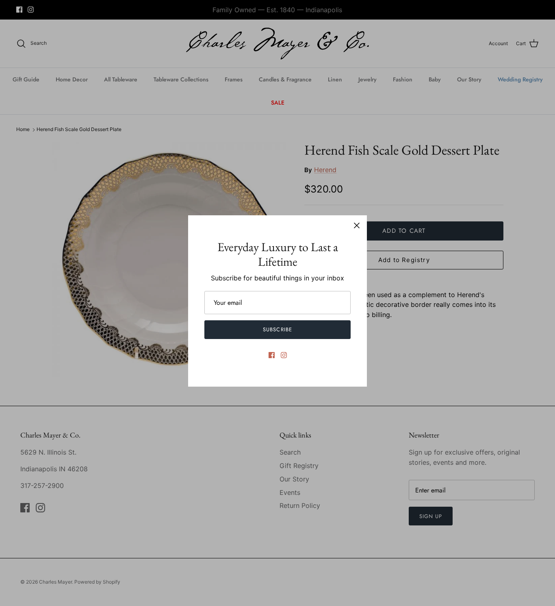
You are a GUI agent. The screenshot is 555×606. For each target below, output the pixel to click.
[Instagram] (284, 355)
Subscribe (277, 329)
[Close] (357, 225)
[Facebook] (272, 355)
